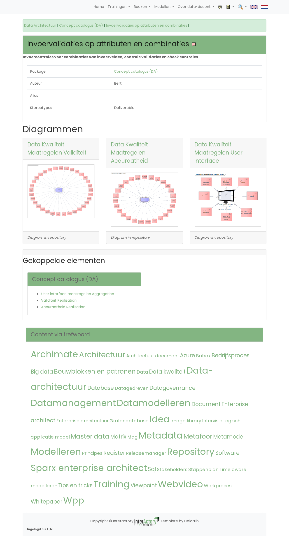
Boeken (141, 6)
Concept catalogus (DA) (81, 25)
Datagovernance (172, 388)
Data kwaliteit (167, 371)
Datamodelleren (154, 403)
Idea (159, 419)
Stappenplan (203, 469)
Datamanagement (73, 403)
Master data (90, 436)
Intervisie (212, 421)
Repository (190, 451)
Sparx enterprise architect (89, 468)
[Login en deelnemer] (230, 7)
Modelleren (56, 451)
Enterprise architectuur (82, 421)
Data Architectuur (40, 25)
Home (98, 6)
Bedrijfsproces (230, 355)
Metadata (161, 435)
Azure (187, 355)
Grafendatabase (129, 421)
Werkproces (218, 486)
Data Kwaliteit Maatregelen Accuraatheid (129, 152)
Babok (203, 356)
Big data (42, 371)
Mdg (132, 437)
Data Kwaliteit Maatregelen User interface (218, 152)
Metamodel (229, 436)
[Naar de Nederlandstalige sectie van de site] (264, 7)
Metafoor (198, 436)
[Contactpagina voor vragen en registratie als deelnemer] (220, 7)
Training (111, 484)
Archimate (54, 354)
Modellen (162, 6)
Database (100, 388)
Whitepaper (46, 501)
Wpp (73, 500)
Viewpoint (144, 485)
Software (227, 453)
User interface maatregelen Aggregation (77, 293)
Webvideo (180, 484)
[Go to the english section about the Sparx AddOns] (254, 7)
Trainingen (117, 6)
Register (114, 453)
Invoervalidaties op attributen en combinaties (146, 25)
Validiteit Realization (59, 300)
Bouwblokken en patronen (95, 371)
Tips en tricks (75, 485)
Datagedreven (132, 388)
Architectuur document (152, 356)
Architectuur (102, 354)
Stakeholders (172, 469)
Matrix (118, 436)
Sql (152, 469)
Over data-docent (195, 6)
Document (206, 404)
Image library (185, 421)
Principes (92, 453)
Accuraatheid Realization (63, 307)
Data (142, 372)
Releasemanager (146, 453)
